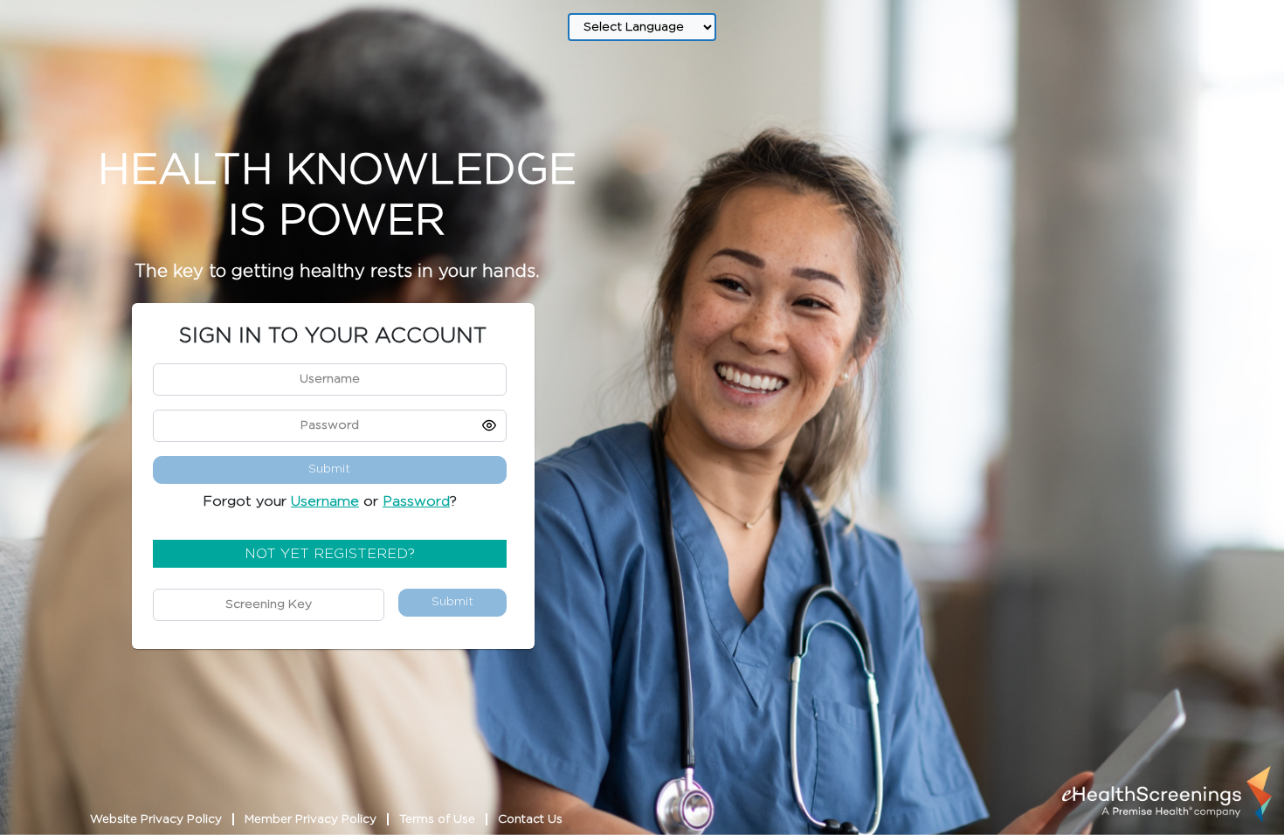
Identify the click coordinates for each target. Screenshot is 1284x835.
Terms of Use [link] (437, 819)
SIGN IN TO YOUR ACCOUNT (333, 336)
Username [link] (325, 501)
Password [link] (416, 501)
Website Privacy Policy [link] (156, 819)
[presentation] (1167, 794)
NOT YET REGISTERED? (330, 554)
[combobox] (642, 27)
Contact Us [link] (530, 819)
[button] (489, 425)
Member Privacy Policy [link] (310, 819)
